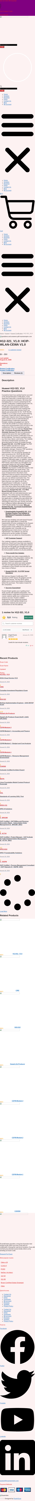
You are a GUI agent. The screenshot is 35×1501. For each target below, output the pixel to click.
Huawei (7, 333)
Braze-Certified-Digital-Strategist (12, 1283)
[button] (17, 142)
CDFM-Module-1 (17, 1174)
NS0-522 (18, 1027)
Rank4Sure (17, 1498)
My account (7, 104)
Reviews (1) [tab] (18, 373)
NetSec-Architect (7, 1272)
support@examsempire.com (9, 1481)
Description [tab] (7, 373)
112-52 (3, 1276)
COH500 (17, 1211)
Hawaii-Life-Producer (17, 1064)
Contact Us (7, 101)
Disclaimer (7, 1296)
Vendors (6, 96)
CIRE (17, 990)
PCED (3, 1269)
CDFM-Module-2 (17, 1137)
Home (6, 94)
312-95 (3, 1279)
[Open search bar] (1, 87)
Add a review (29, 617)
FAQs (5, 99)
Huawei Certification (17, 333)
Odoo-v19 (4, 1262)
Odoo (3, 1286)
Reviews (7, 97)
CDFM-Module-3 (17, 1101)
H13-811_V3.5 (17, 954)
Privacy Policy (8, 1306)
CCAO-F (4, 1266)
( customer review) (14, 350)
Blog (5, 103)
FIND (2, 47)
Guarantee (7, 1299)
